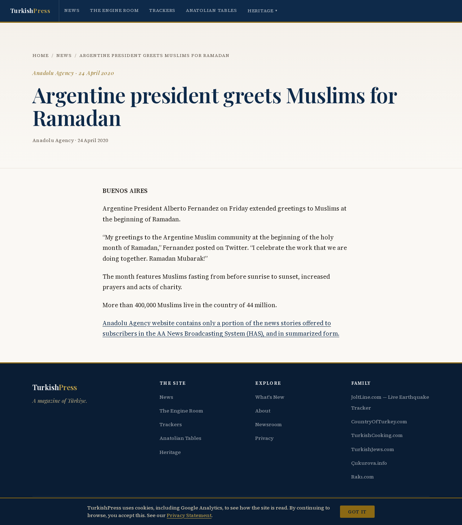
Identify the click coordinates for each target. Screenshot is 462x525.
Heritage (263, 11)
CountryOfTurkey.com (379, 421)
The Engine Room (114, 10)
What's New (269, 397)
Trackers (162, 10)
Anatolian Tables (211, 10)
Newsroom (268, 424)
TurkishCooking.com (377, 435)
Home (40, 55)
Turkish (30, 10)
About (262, 410)
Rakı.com (362, 476)
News (71, 10)
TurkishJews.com (372, 449)
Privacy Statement (189, 515)
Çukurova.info (369, 463)
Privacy (264, 438)
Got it (357, 511)
